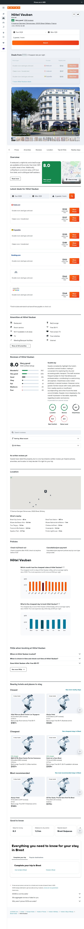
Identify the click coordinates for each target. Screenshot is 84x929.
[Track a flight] (3, 37)
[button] (81, 2)
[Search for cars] (3, 22)
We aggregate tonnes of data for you (25, 897)
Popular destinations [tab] (36, 857)
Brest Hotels (13, 913)
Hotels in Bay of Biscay (67, 911)
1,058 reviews (28, 20)
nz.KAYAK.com (14, 911)
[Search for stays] (3, 18)
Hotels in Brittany (53, 911)
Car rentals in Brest (21, 870)
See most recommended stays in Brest (68, 773)
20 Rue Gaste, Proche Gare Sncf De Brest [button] (60, 798)
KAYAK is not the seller (20, 894)
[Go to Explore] (3, 33)
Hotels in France (41, 911)
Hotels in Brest (50, 870)
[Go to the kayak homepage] (13, 7)
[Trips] (3, 43)
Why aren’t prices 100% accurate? (24, 901)
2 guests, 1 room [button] (19, 37)
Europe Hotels (31, 911)
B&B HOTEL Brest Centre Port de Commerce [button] (26, 758)
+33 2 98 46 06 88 (18, 26)
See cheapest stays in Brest (71, 731)
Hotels (22, 911)
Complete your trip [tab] (19, 857)
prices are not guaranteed (51, 888)
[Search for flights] (3, 14)
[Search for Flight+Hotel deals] (3, 27)
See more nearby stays (73, 690)
